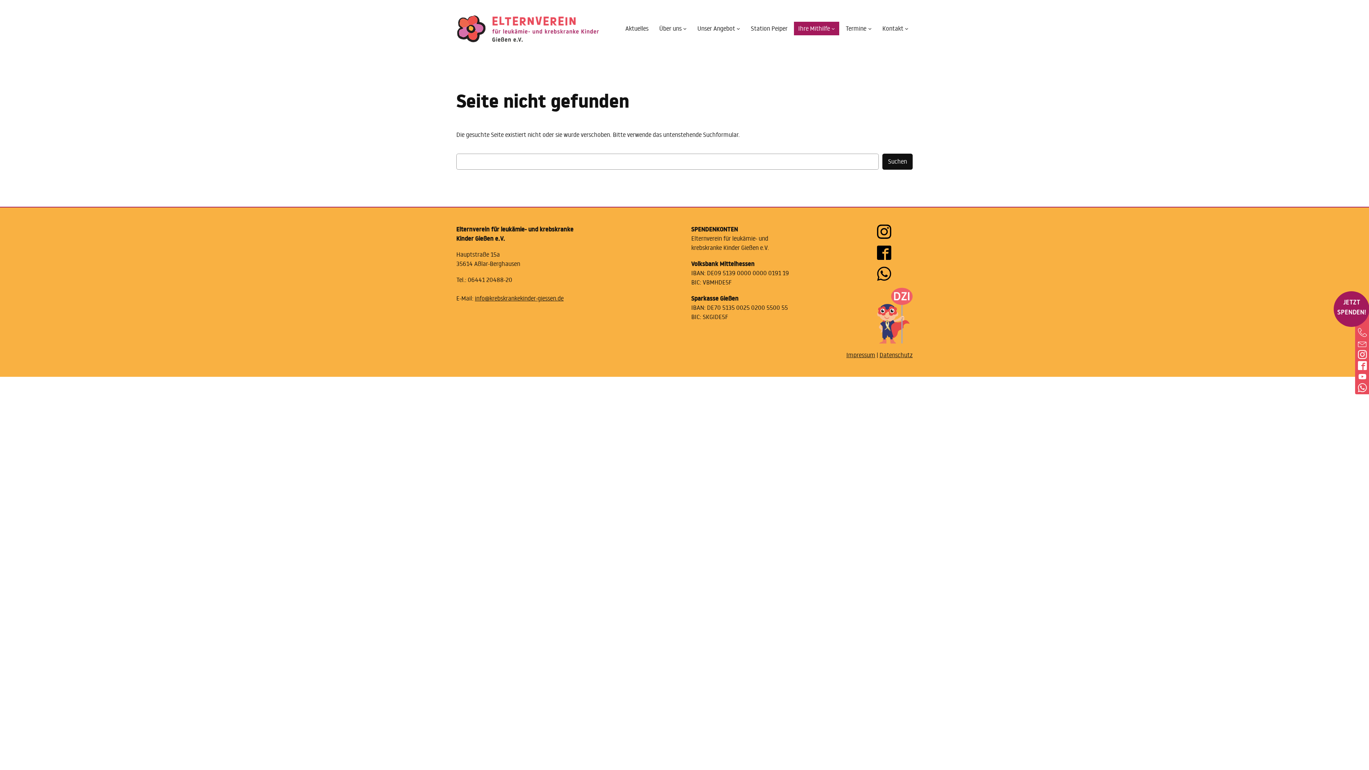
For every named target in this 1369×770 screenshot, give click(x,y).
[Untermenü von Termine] (870, 28)
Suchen (897, 161)
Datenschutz (896, 355)
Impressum (860, 355)
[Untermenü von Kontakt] (906, 28)
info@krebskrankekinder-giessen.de (519, 298)
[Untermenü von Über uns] (685, 28)
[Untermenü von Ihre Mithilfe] (833, 28)
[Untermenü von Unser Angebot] (738, 28)
